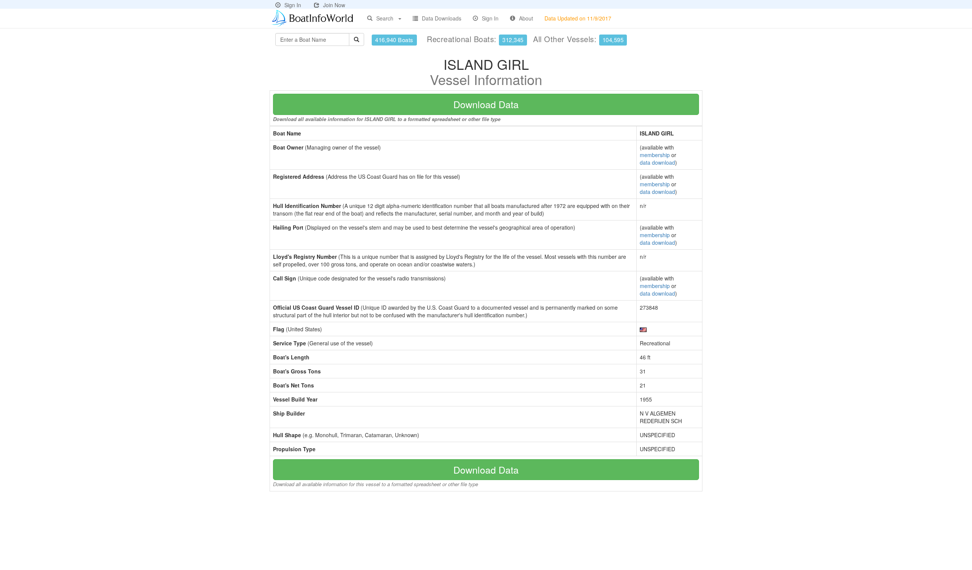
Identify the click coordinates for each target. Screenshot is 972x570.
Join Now (334, 5)
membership (655, 155)
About (526, 18)
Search (384, 18)
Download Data (486, 104)
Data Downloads (441, 18)
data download (657, 162)
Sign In (292, 5)
